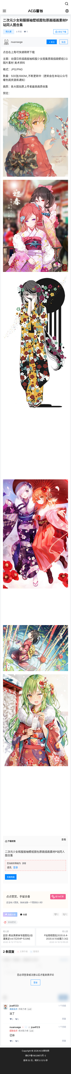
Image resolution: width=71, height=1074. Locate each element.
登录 (15, 1065)
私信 (64, 42)
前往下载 (62, 32)
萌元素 (9, 31)
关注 (53, 42)
